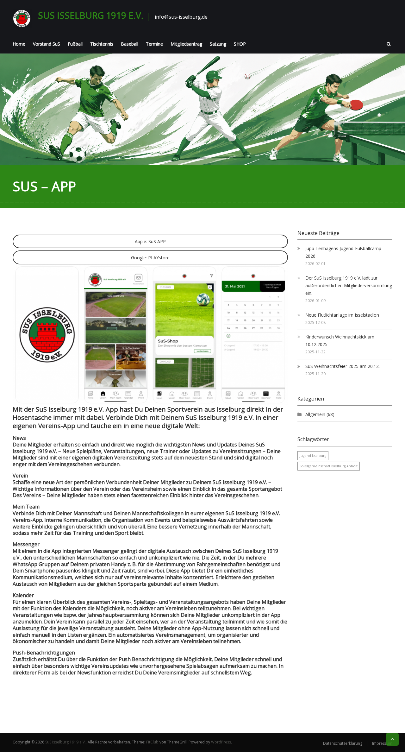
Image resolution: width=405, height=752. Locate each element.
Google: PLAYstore (150, 258)
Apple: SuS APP (150, 241)
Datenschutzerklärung (342, 743)
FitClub (152, 742)
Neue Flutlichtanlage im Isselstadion (342, 315)
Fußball (75, 44)
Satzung (218, 44)
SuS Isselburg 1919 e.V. (90, 15)
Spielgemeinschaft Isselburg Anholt (329, 466)
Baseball (129, 44)
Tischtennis (101, 44)
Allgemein (315, 414)
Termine (154, 44)
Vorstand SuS (46, 44)
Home (19, 44)
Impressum (382, 743)
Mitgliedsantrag (186, 44)
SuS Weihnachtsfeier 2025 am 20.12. (342, 366)
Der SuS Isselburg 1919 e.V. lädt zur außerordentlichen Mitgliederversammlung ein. (348, 285)
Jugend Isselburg (313, 455)
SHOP (240, 44)
